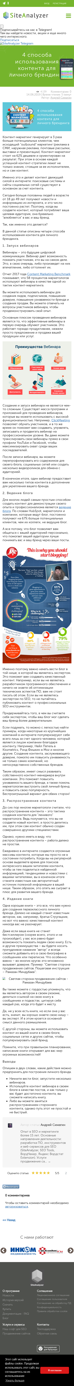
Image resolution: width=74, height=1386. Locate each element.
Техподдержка (46, 1329)
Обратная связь (47, 1333)
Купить (7, 1309)
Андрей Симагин (60, 97)
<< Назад (9, 1220)
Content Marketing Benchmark (48, 274)
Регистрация (59, 3)
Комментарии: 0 (61, 91)
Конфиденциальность (49, 1307)
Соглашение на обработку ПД (54, 1303)
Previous (3, 1250)
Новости (8, 1295)
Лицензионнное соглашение (53, 1295)
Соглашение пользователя (52, 1299)
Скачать (8, 1304)
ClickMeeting (60, 420)
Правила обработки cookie (52, 1311)
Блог (5, 1318)
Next (70, 1250)
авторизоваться (16, 1206)
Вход (46, 3)
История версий (13, 1300)
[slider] (40, 1173)
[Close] (1, 26)
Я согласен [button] (54, 1370)
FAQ (26, 1313)
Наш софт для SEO (15, 1329)
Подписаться (9, 40)
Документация (12, 1313)
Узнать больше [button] (15, 1380)
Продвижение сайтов (16, 1333)
